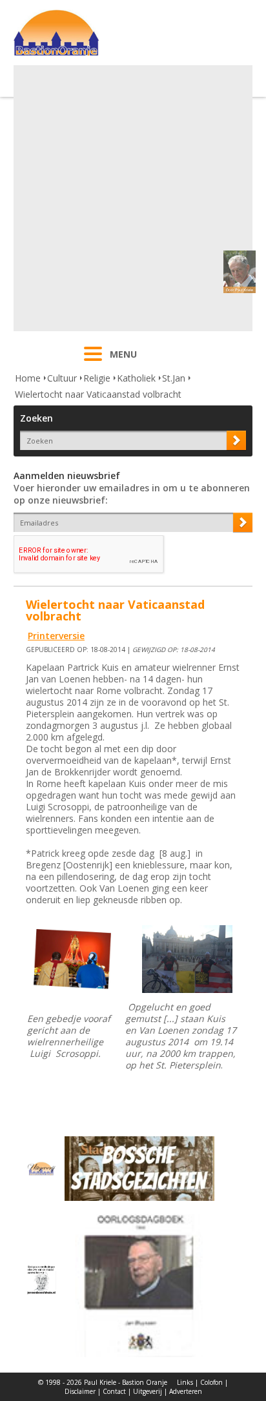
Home (28, 378)
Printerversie (56, 635)
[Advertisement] (133, 198)
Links (185, 1382)
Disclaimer (80, 1391)
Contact (114, 1391)
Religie (96, 378)
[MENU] (93, 362)
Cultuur (62, 378)
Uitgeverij (147, 1391)
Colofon (211, 1382)
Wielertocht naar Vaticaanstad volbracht (98, 394)
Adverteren (185, 1391)
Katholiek (136, 378)
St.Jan (173, 378)
